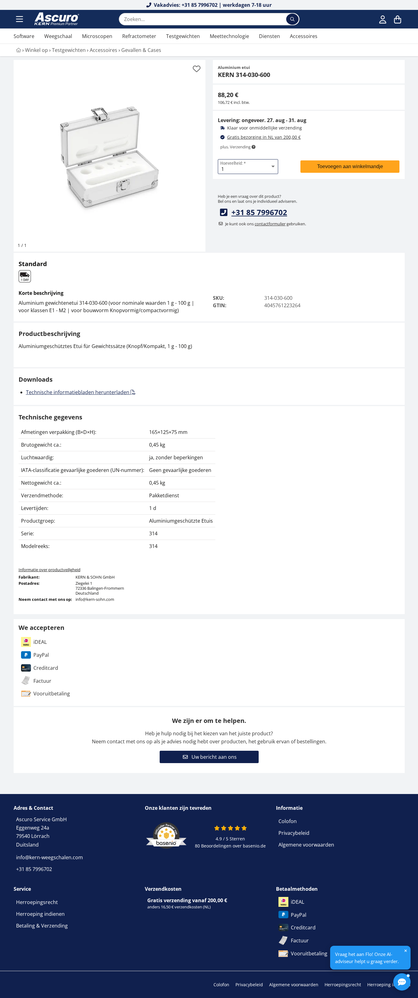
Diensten (269, 36)
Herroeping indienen (40, 914)
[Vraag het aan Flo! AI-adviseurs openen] (402, 982)
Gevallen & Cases (141, 50)
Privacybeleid (293, 833)
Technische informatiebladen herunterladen (78, 392)
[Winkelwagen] (397, 19)
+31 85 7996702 (259, 212)
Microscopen (97, 36)
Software (24, 36)
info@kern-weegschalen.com (49, 857)
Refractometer (139, 36)
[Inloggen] (383, 19)
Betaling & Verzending (42, 925)
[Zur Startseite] (18, 50)
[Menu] (20, 19)
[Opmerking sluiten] (405, 950)
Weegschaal (58, 36)
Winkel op (36, 50)
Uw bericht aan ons (213, 757)
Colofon (287, 821)
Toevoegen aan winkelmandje (350, 166)
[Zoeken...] (292, 19)
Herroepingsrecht (37, 902)
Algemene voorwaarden (306, 844)
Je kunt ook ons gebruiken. (265, 223)
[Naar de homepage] (56, 19)
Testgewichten (183, 36)
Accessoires (303, 36)
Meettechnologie (229, 36)
